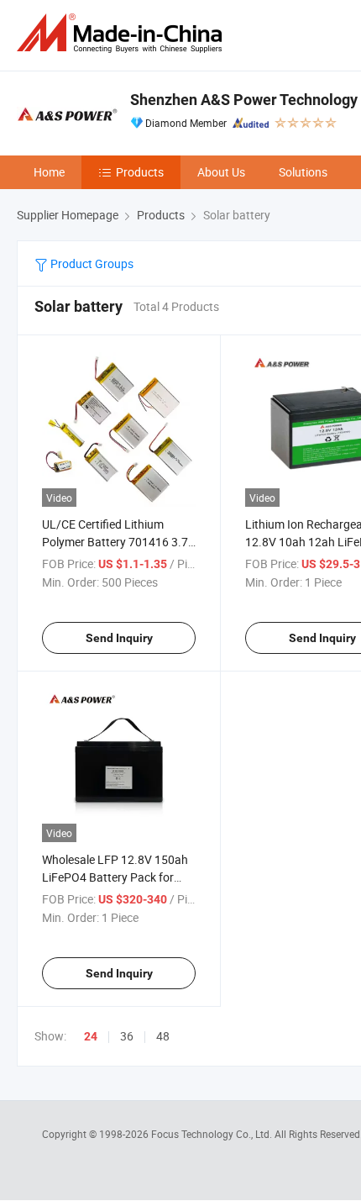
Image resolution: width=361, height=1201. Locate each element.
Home (49, 172)
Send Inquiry (119, 638)
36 (126, 1036)
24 (90, 1036)
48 (163, 1036)
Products (140, 172)
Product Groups (90, 263)
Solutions (303, 172)
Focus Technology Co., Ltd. (213, 1133)
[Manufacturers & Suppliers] (122, 33)
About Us (221, 172)
